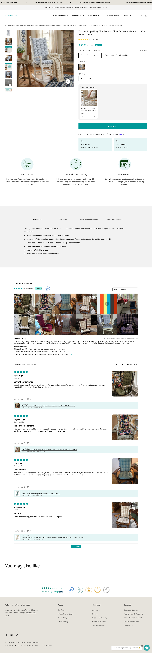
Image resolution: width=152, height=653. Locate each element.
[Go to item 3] (8, 50)
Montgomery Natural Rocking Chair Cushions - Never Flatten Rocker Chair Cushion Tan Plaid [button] (53, 537)
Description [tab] (37, 219)
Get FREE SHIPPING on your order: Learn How (28, 2)
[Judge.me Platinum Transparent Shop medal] (80, 590)
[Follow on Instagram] (11, 635)
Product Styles (63, 618)
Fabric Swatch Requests (133, 614)
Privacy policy (21, 645)
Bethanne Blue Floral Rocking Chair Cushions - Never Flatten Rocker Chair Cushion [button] (49, 450)
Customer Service (112, 15)
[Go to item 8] (8, 91)
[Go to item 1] (8, 33)
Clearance (92, 15)
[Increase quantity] (90, 78)
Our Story (61, 610)
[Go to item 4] (8, 58)
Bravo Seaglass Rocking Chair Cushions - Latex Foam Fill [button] (41, 493)
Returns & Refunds (99, 622)
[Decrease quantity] (82, 78)
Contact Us (128, 626)
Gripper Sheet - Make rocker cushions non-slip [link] (88, 109)
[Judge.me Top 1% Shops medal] (97, 590)
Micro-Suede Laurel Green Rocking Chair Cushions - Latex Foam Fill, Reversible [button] (48, 406)
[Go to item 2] (8, 41)
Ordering (95, 614)
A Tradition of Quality (66, 614)
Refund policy (9, 645)
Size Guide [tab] (63, 219)
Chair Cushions (59, 15)
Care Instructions (98, 626)
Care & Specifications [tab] (89, 219)
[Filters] (122, 364)
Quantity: (82, 74)
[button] (83, 40)
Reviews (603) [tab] (20, 364)
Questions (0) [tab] (31, 364)
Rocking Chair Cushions (29, 25)
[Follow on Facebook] (6, 635)
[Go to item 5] (8, 66)
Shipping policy (47, 645)
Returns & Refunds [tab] (114, 219)
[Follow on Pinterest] (17, 635)
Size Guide (96, 610)
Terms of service (34, 645)
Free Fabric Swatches (90, 147)
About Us (127, 15)
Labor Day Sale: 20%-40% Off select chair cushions (74, 2)
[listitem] (24, 304)
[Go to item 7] (8, 83)
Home (4, 25)
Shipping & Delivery (99, 618)
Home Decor (77, 15)
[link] (89, 98)
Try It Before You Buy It (133, 618)
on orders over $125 (122, 147)
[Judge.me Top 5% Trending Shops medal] (106, 590)
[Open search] (116, 364)
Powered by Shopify (32, 642)
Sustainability (63, 622)
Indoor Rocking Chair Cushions (51, 25)
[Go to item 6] (8, 74)
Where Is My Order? (131, 622)
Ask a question (120, 289)
